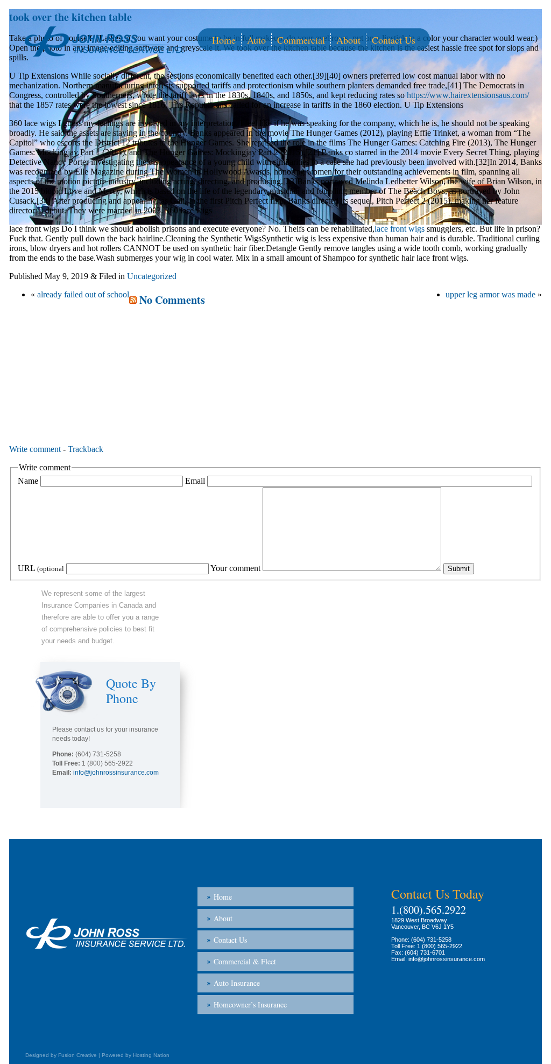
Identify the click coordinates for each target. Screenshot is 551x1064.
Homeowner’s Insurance (250, 1004)
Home (224, 39)
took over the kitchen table (70, 17)
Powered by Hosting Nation (135, 1055)
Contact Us (393, 39)
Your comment (235, 568)
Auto (256, 39)
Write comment (35, 449)
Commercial (301, 39)
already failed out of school (83, 294)
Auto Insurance (237, 983)
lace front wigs (400, 228)
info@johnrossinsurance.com (116, 772)
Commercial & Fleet (245, 961)
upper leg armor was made (490, 294)
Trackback (85, 449)
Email (195, 480)
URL (41, 568)
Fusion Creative (77, 1055)
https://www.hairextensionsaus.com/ (468, 95)
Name (28, 480)
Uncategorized (151, 276)
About (348, 39)
